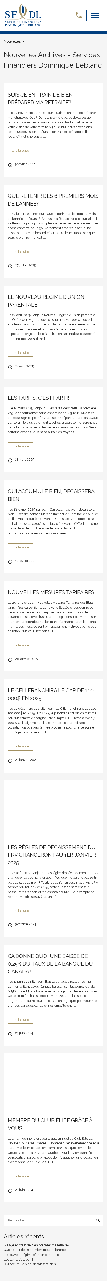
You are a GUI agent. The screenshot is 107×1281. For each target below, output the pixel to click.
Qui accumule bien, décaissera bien (30, 1264)
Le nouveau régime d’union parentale (31, 1255)
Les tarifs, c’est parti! (38, 398)
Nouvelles (12, 41)
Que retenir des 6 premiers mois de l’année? (35, 1250)
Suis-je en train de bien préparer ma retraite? (36, 1245)
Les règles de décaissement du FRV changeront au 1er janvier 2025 (52, 855)
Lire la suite (20, 150)
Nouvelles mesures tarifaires (51, 592)
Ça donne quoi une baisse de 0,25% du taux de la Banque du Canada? (50, 964)
